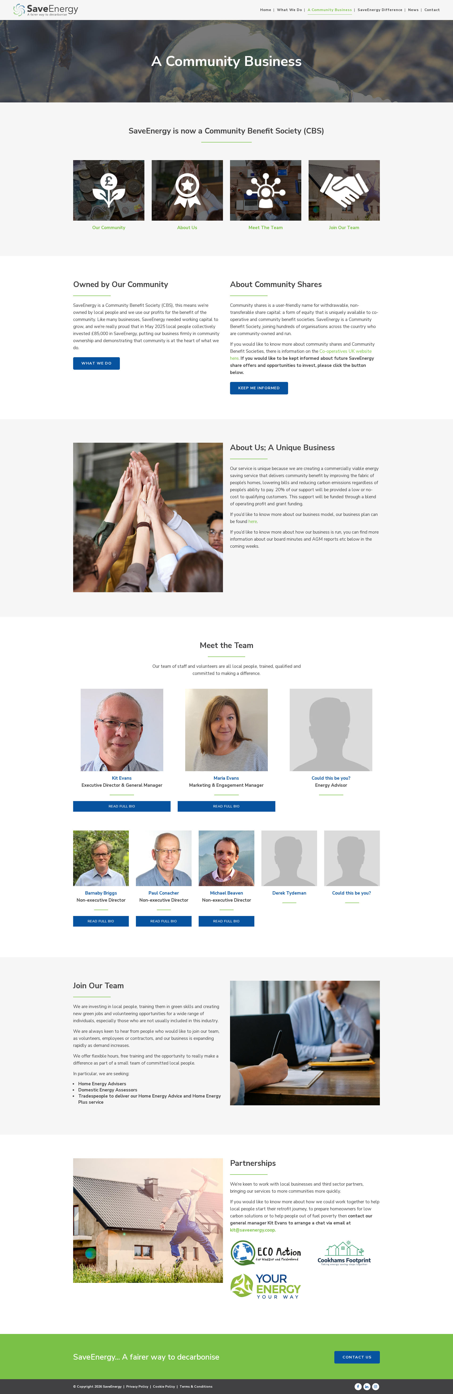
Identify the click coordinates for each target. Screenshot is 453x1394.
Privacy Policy (137, 1386)
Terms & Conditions (196, 1386)
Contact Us (357, 1357)
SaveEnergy (112, 1386)
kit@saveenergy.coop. (253, 1230)
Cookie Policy (164, 1386)
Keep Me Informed (259, 388)
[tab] (122, 806)
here (252, 522)
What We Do (96, 363)
